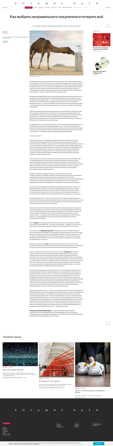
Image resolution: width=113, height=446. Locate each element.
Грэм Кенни (5, 41)
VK (109, 26)
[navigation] (53, 8)
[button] (86, 7)
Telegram (76, 424)
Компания (41, 7)
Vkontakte (76, 425)
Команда (47, 7)
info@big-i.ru (95, 425)
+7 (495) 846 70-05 (97, 424)
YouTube (76, 426)
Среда (60, 7)
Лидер (35, 7)
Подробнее (36, 444)
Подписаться (28, 7)
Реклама (58, 424)
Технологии (54, 7)
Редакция (58, 425)
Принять (98, 443)
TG (106, 26)
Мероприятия (59, 426)
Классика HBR (68, 7)
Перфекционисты (77, 7)
